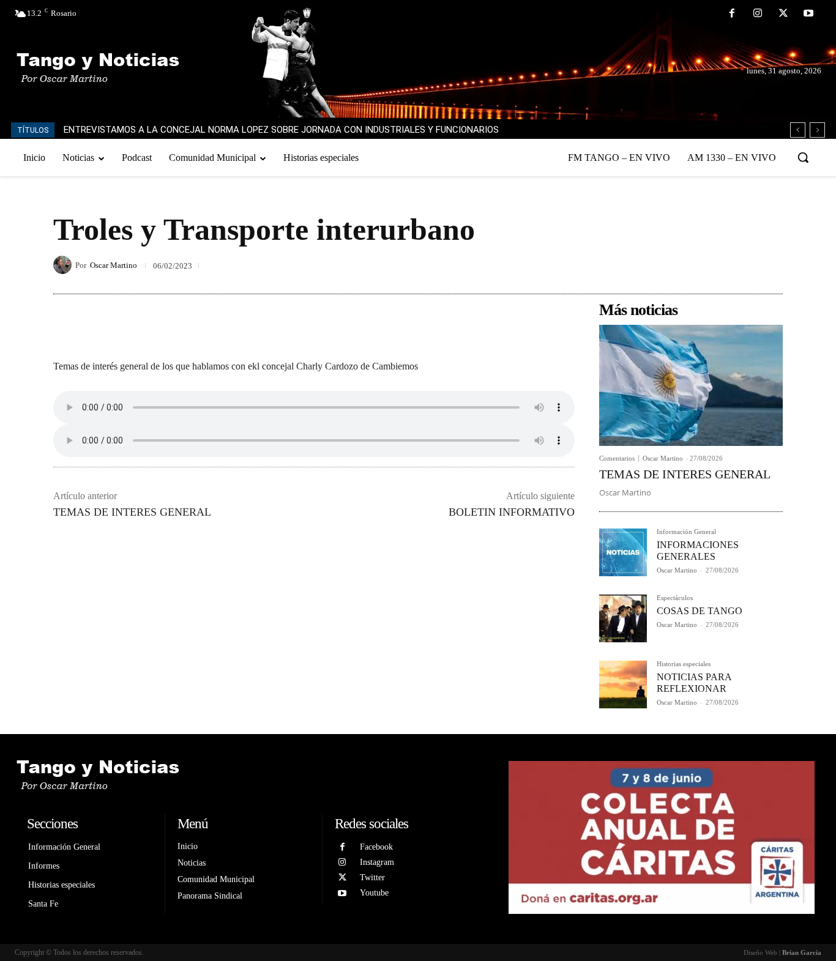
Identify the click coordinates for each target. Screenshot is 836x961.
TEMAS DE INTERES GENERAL (132, 512)
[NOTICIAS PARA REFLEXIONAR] (623, 684)
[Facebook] (732, 14)
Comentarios (617, 458)
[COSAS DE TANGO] (623, 618)
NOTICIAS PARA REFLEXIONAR (694, 683)
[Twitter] (783, 14)
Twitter (372, 877)
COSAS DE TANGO (699, 611)
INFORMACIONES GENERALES (698, 551)
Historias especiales (684, 664)
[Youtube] (808, 14)
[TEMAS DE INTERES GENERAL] (691, 385)
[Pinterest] (742, 265)
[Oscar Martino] (64, 265)
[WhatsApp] (770, 265)
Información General (686, 532)
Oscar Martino (113, 265)
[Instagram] (758, 14)
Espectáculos (675, 598)
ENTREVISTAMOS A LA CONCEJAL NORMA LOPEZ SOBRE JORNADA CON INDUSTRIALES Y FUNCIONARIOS (281, 129)
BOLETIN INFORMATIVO (512, 512)
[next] (817, 130)
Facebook (376, 847)
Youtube (374, 892)
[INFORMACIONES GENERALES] (623, 552)
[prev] (797, 130)
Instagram (377, 862)
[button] (803, 157)
